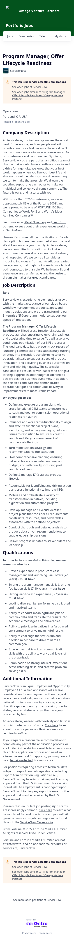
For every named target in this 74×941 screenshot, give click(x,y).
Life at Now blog (35, 222)
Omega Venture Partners (39, 11)
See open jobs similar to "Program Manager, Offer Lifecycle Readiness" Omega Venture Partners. (38, 95)
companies (26, 36)
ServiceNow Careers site (36, 822)
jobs (10, 36)
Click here (51, 725)
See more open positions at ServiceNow (37, 900)
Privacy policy (29, 933)
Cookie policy (45, 933)
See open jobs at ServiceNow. (29, 87)
